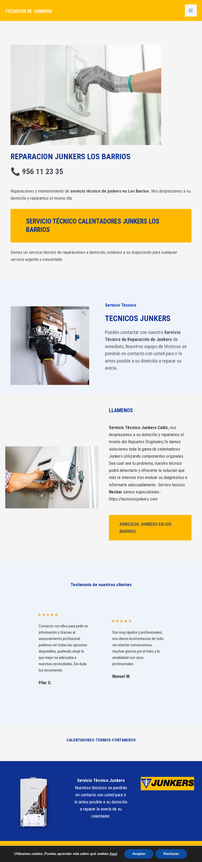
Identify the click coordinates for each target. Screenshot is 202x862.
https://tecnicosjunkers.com (133, 499)
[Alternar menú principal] (191, 10)
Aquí (113, 853)
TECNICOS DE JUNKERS (28, 11)
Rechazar (171, 853)
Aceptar (138, 853)
